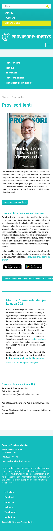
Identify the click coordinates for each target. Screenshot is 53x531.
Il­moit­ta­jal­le (11, 73)
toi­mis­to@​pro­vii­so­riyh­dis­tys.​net (16, 461)
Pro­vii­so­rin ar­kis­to (15, 78)
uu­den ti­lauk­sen (39, 339)
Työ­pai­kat (10, 18)
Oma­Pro (9, 13)
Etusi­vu (5, 97)
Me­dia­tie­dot (10, 517)
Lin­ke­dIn (9, 507)
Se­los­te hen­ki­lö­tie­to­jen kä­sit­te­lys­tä (22, 362)
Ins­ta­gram (9, 502)
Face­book (9, 497)
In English (9, 492)
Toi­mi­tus (10, 68)
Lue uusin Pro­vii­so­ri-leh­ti (15, 202)
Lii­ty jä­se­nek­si (12, 23)
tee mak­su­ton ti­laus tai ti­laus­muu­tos (27, 358)
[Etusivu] (26, 37)
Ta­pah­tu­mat (10, 512)
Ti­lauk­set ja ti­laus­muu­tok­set (19, 83)
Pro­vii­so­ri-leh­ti (13, 63)
